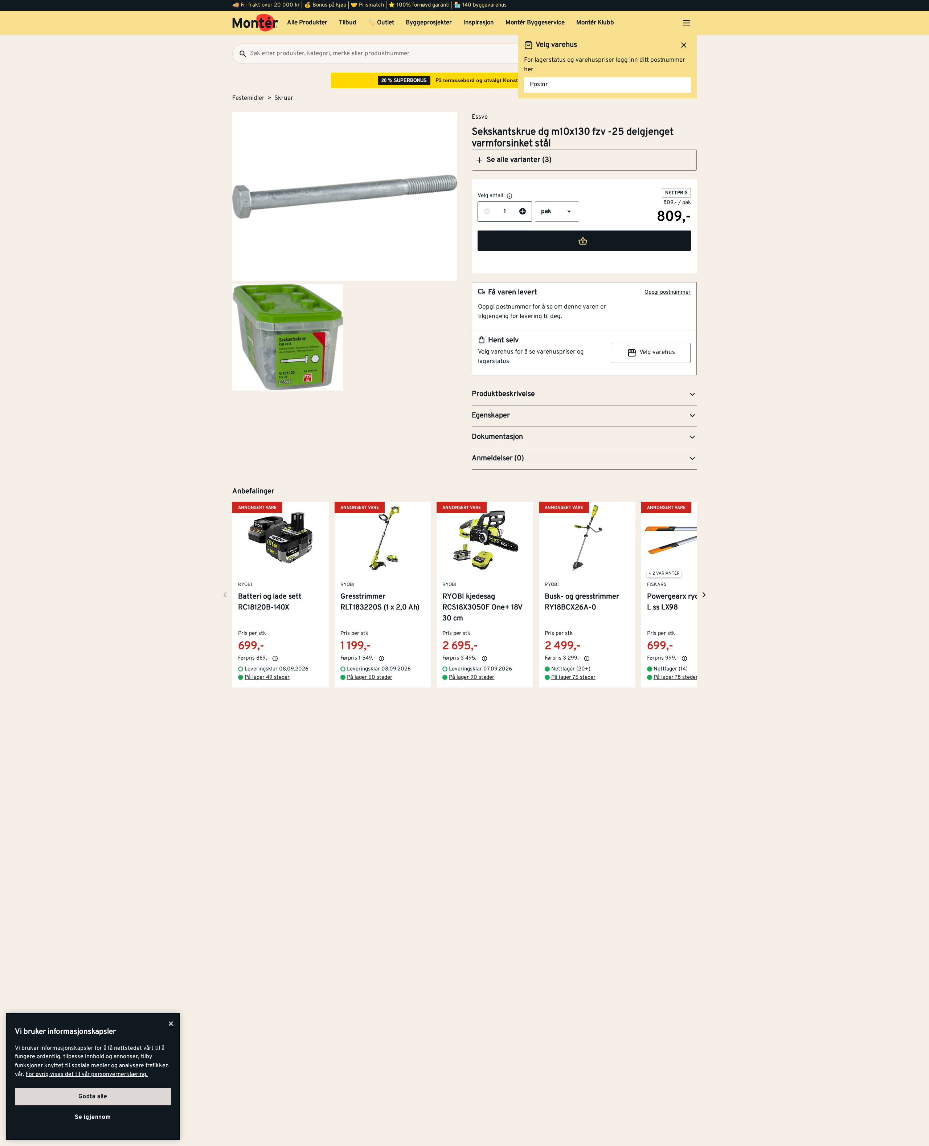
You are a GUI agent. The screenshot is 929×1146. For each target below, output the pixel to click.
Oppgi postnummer (667, 292)
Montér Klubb (595, 23)
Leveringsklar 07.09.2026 (480, 669)
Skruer (283, 98)
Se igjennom (93, 1117)
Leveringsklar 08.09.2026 (276, 669)
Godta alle (92, 1096)
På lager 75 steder (573, 677)
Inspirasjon (478, 23)
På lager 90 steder (471, 677)
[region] (93, 1076)
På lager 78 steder (676, 677)
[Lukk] (171, 1024)
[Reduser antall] (487, 212)
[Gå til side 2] (287, 337)
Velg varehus (657, 352)
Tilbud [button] (347, 23)
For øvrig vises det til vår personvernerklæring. (87, 1074)
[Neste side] (225, 594)
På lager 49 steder (267, 677)
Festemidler (248, 98)
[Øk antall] (522, 212)
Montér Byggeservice (535, 23)
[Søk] (240, 53)
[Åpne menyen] (686, 23)
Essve (480, 117)
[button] (584, 160)
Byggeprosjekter (429, 23)
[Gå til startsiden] (255, 23)
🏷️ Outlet (381, 23)
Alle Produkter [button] (307, 23)
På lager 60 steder (369, 677)
